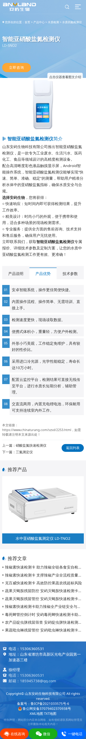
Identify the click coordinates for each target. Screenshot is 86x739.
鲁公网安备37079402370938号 (47, 708)
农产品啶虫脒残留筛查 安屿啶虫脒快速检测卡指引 (44, 622)
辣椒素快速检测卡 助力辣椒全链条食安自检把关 (44, 567)
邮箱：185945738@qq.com (32, 680)
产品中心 (39, 22)
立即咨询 (16, 67)
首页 (27, 22)
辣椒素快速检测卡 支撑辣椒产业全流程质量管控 (44, 575)
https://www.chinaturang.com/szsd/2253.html (36, 430)
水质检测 (53, 22)
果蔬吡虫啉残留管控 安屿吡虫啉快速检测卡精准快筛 (44, 629)
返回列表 (73, 447)
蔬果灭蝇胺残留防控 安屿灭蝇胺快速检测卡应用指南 (44, 590)
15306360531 (32, 648)
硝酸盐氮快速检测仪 (31, 445)
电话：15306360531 (26, 675)
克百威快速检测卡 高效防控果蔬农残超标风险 (43, 582)
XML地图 (36, 713)
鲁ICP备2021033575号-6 (50, 703)
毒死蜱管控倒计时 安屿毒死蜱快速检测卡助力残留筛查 (44, 614)
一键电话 (75, 733)
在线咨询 (18, 733)
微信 (46, 733)
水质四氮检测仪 (72, 22)
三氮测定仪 (24, 452)
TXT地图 (50, 713)
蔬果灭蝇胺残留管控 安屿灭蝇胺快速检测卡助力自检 (44, 598)
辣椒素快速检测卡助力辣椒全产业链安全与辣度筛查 (44, 606)
